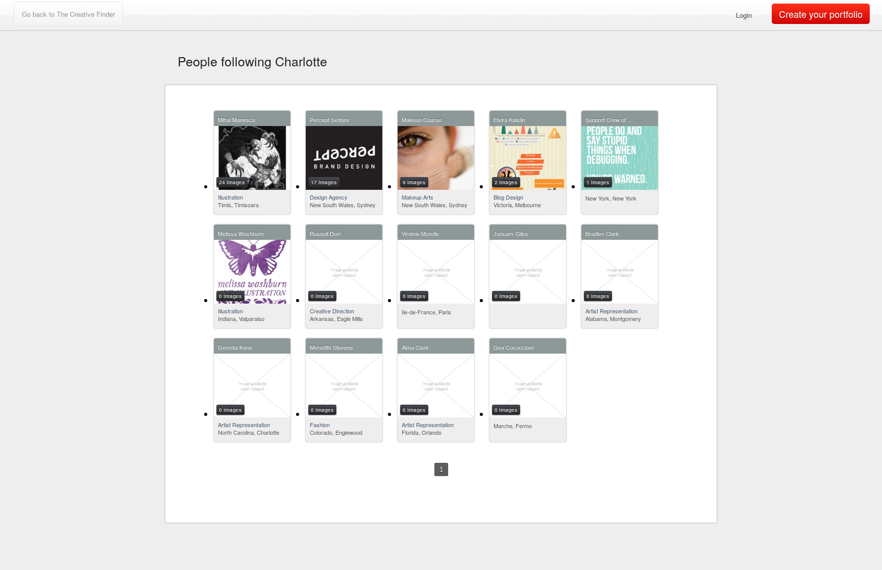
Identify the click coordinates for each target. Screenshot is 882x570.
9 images (414, 182)
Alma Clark (415, 346)
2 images (506, 182)
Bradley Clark (602, 232)
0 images (230, 296)
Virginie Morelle (420, 232)
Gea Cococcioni (513, 346)
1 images (597, 182)
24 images (232, 182)
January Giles (511, 232)
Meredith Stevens (331, 346)
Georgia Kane (235, 346)
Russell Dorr (325, 232)
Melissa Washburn (241, 232)
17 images (324, 182)
